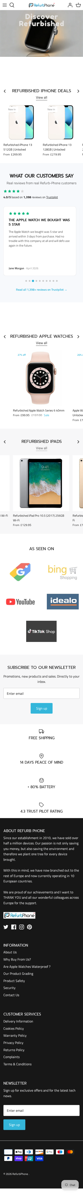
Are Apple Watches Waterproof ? (26, 966)
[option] (41, 33)
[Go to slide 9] (53, 281)
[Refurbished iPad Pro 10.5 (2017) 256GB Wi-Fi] (41, 483)
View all (41, 97)
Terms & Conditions (17, 1064)
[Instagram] (21, 927)
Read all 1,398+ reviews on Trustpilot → (41, 289)
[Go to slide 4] (36, 281)
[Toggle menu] (4, 5)
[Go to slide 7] (46, 281)
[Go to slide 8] (50, 281)
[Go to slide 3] (33, 281)
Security (9, 987)
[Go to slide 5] (40, 281)
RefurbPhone (20, 1174)
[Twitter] (5, 927)
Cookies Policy (13, 1028)
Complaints (11, 1056)
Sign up (41, 708)
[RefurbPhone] (41, 5)
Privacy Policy (13, 1042)
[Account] (69, 5)
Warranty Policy (15, 1035)
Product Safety (14, 980)
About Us (10, 952)
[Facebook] (13, 927)
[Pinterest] (29, 927)
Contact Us (11, 994)
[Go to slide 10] (57, 281)
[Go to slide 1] (26, 281)
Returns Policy (13, 1049)
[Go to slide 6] (43, 281)
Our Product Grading (18, 973)
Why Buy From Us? (17, 959)
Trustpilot (52, 197)
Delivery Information (18, 1021)
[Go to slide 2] (29, 281)
